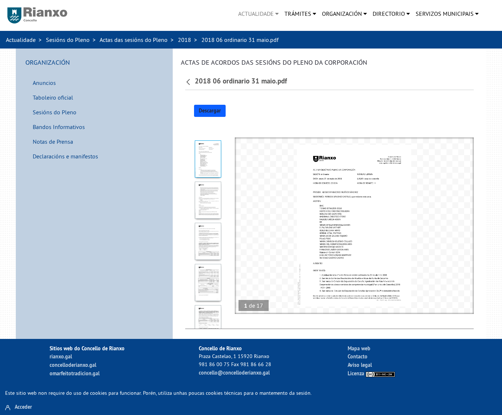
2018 (184, 39)
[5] (208, 323)
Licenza (357, 373)
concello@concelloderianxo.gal (234, 372)
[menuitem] (258, 14)
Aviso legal (360, 364)
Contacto (357, 356)
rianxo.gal (61, 356)
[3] (208, 241)
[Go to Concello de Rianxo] (37, 15)
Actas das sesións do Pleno (134, 39)
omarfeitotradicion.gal (75, 373)
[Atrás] (189, 81)
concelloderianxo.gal (73, 364)
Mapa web (359, 348)
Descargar (210, 110)
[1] (208, 159)
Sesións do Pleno (68, 39)
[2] (208, 200)
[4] (208, 282)
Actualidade (21, 39)
